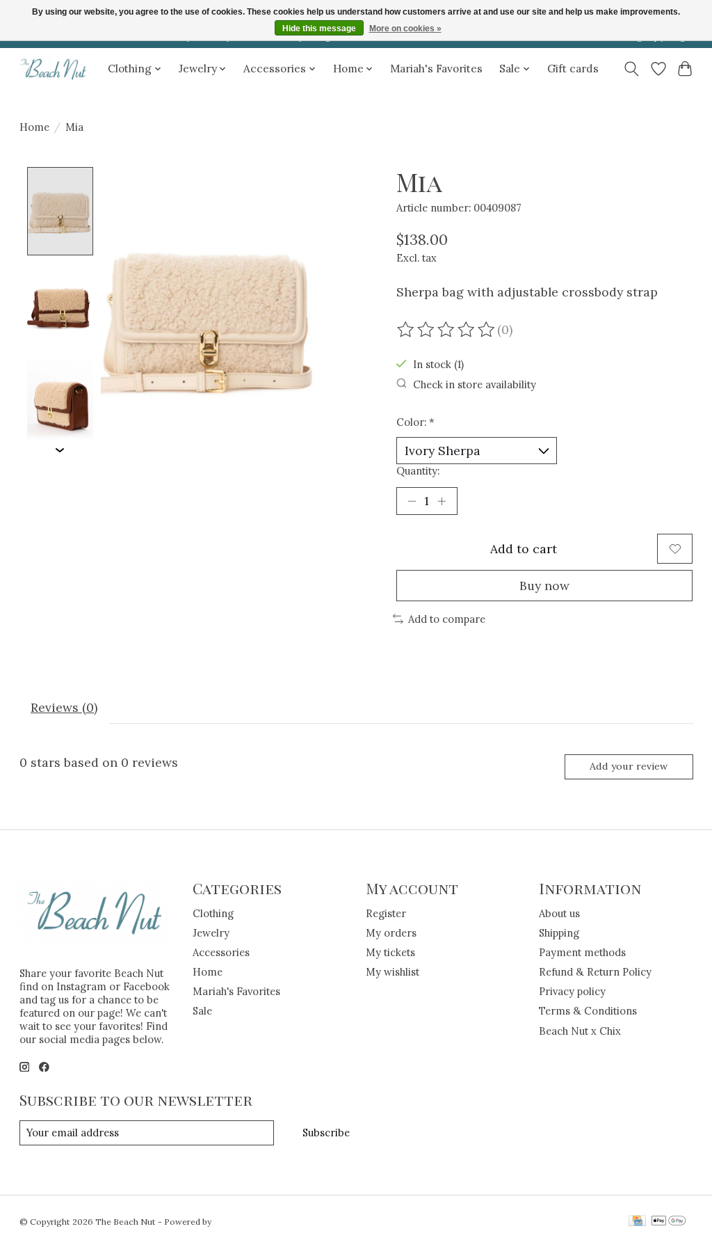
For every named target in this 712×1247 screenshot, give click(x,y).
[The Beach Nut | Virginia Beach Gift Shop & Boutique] (54, 68)
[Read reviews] (447, 330)
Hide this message (319, 28)
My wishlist (392, 971)
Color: (415, 422)
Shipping (559, 932)
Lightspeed (236, 1221)
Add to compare (446, 619)
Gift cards (573, 68)
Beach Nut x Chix (580, 1031)
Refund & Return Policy (595, 971)
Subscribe (326, 1132)
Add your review (629, 766)
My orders (391, 932)
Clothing (213, 913)
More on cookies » (405, 28)
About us (559, 913)
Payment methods (582, 952)
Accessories (221, 952)
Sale (202, 1010)
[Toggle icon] (631, 68)
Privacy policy (572, 991)
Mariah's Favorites (436, 68)
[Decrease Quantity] (411, 501)
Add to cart (523, 549)
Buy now (544, 586)
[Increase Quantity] (441, 501)
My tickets (390, 952)
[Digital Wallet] (669, 1221)
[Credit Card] (637, 1221)
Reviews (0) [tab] (64, 707)
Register (386, 913)
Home (34, 127)
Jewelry (211, 932)
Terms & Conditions (588, 1010)
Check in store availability (474, 384)
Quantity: (417, 470)
